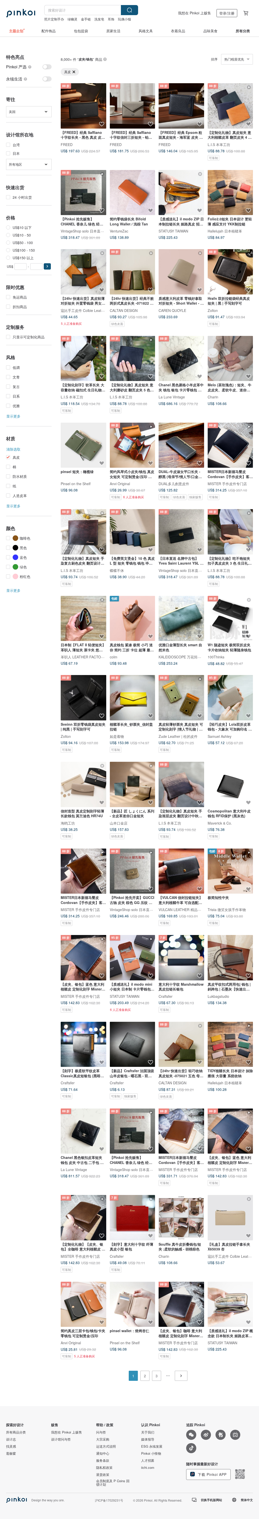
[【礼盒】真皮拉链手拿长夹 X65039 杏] (230, 1217)
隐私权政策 (104, 1467)
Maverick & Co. (220, 822)
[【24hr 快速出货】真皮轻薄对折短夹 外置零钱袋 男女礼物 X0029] (83, 272)
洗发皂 (99, 19)
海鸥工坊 (68, 822)
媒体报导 (147, 1439)
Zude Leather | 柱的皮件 (178, 736)
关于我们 (147, 1432)
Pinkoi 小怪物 (151, 1453)
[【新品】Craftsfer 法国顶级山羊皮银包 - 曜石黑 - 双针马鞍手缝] (132, 1044)
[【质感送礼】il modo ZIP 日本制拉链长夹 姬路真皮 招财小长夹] (181, 192)
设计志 (11, 1439)
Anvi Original (120, 483)
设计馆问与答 (61, 1439)
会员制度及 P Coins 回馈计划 (113, 1482)
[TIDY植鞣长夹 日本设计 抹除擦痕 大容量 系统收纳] (230, 1044)
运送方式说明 (106, 1446)
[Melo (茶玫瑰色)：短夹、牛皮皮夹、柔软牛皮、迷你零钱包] (230, 358)
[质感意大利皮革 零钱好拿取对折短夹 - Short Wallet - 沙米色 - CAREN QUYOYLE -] (181, 272)
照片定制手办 (54, 19)
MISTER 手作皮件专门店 (227, 483)
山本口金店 (118, 822)
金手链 (86, 19)
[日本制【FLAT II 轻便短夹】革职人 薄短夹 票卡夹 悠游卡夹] (83, 618)
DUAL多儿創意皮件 (174, 483)
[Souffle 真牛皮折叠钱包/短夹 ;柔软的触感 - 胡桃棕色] (181, 1217)
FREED (67, 144)
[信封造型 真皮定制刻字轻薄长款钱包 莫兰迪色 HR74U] (83, 784)
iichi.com (147, 1467)
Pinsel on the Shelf (76, 483)
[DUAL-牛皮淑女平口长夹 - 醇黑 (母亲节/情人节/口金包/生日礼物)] (181, 445)
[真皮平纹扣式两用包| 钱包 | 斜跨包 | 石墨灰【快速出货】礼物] (230, 957)
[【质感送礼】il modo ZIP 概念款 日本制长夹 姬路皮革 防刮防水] (230, 1304)
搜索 (129, 10)
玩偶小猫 (124, 19)
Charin (213, 396)
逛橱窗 (11, 1453)
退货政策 (102, 1474)
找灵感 (11, 1446)
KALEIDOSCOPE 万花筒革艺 (182, 656)
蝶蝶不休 (117, 570)
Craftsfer (165, 996)
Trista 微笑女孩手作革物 (227, 909)
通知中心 (102, 1453)
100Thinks (216, 656)
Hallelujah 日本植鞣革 (225, 230)
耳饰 (111, 19)
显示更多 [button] (13, 416)
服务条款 (102, 1460)
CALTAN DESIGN (124, 310)
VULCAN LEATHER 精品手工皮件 (185, 909)
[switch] (29, 67)
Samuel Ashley (219, 736)
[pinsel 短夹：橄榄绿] (83, 445)
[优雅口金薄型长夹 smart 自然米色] (181, 618)
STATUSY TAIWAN (173, 230)
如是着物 (117, 736)
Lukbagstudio (218, 996)
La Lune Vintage (172, 396)
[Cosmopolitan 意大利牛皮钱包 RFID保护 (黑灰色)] (230, 784)
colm (113, 656)
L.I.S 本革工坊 (219, 144)
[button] (47, 266)
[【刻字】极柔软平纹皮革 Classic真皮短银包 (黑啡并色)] (83, 1044)
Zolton (213, 310)
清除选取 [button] (13, 449)
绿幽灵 (72, 19)
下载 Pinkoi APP (212, 1474)
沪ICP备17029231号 (109, 1500)
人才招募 (147, 1460)
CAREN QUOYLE (172, 310)
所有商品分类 (16, 1432)
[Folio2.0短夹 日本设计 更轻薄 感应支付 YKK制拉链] (230, 192)
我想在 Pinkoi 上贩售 (194, 12)
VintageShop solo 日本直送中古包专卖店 (93, 230)
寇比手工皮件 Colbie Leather (83, 310)
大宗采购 (102, 1439)
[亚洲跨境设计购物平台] (20, 13)
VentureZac (119, 230)
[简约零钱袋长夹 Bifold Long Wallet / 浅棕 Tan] (132, 192)
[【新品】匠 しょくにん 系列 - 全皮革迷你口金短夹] (132, 784)
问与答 (101, 1432)
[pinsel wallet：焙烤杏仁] (132, 1304)
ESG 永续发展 (151, 1446)
